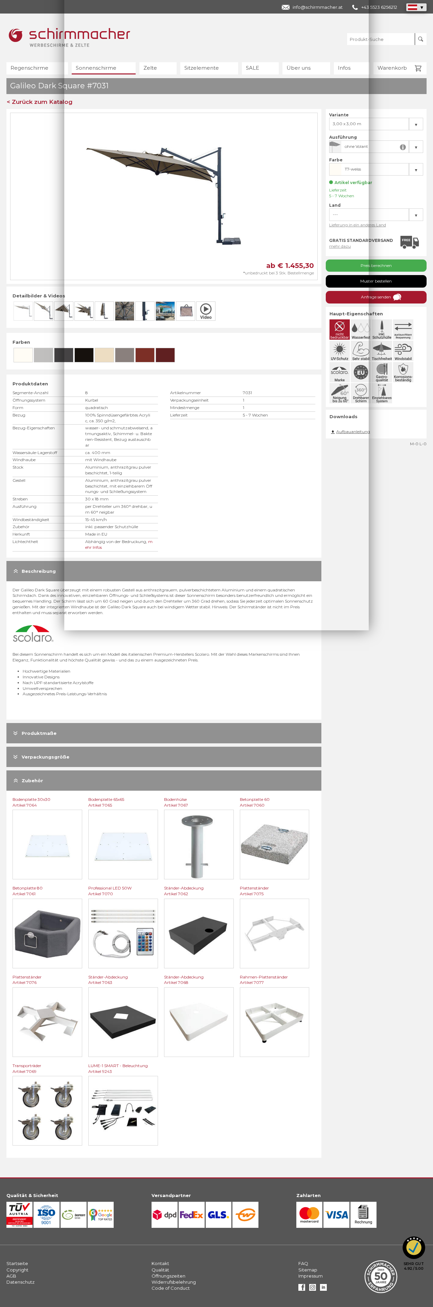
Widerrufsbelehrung (174, 1282)
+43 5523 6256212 (379, 7)
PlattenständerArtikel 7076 (27, 979)
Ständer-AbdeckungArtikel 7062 (184, 890)
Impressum (310, 1276)
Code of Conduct (171, 1288)
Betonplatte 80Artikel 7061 (28, 890)
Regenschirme (29, 68)
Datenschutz (20, 1282)
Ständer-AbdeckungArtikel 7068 (184, 979)
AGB (11, 1276)
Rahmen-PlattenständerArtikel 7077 (264, 979)
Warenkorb (392, 68)
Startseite (17, 1263)
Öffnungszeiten (168, 1276)
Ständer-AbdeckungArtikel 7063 (108, 979)
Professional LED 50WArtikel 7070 (110, 890)
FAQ (303, 1263)
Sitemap (307, 1269)
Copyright (17, 1269)
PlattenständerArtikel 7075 (254, 890)
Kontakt (160, 1263)
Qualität (160, 1269)
